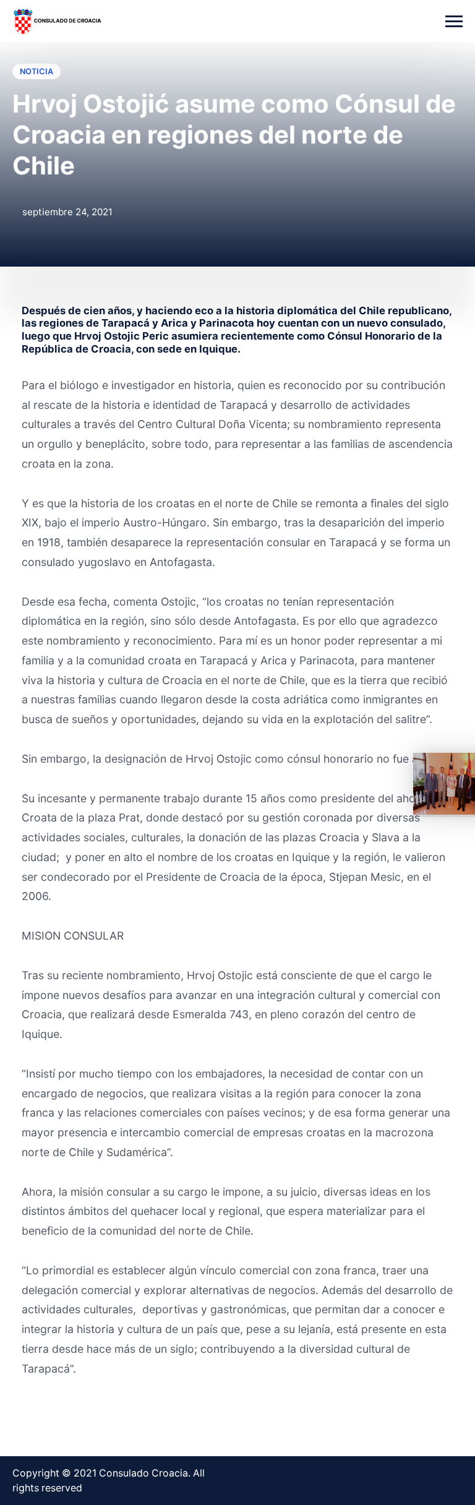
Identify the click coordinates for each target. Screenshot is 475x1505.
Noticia (36, 71)
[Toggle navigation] (454, 21)
